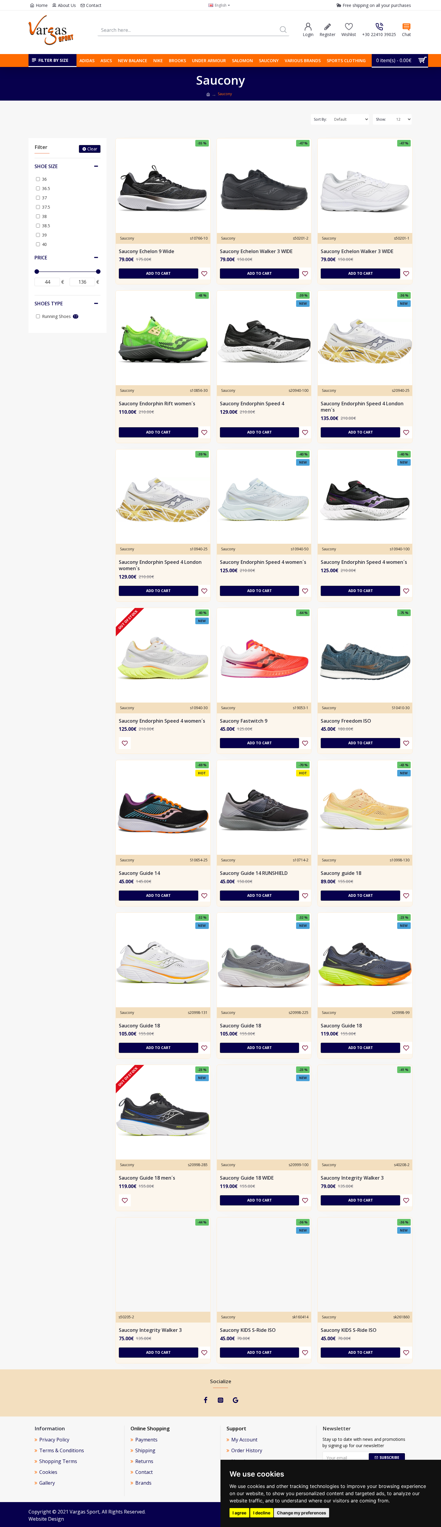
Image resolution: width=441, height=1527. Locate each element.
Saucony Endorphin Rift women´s (157, 404)
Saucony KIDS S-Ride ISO (248, 1330)
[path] (208, 94)
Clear (92, 149)
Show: (381, 119)
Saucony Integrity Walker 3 (352, 1178)
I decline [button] (261, 1512)
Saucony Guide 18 (139, 1026)
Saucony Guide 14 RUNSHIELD (254, 873)
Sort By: (320, 119)
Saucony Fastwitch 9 (243, 721)
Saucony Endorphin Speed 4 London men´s (362, 407)
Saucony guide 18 (341, 873)
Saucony (127, 238)
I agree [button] (239, 1512)
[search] (283, 30)
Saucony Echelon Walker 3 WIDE (256, 251)
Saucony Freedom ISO (346, 721)
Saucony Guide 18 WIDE (247, 1178)
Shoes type (48, 303)
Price (40, 257)
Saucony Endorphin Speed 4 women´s (263, 562)
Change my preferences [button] (301, 1512)
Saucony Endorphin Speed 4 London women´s (160, 565)
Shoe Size (46, 166)
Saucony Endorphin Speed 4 (252, 404)
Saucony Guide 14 (139, 873)
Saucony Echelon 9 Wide (146, 251)
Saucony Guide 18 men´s (147, 1178)
